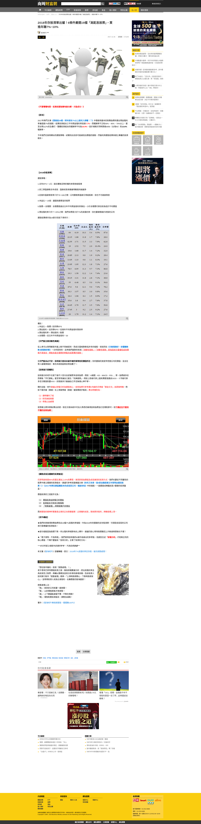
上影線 (76, 658)
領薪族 (136, 143)
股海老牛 (44, 33)
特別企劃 (50, 806)
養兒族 (158, 143)
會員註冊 (155, 3)
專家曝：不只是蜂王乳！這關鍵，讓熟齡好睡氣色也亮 (52, 694)
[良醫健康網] (151, 800)
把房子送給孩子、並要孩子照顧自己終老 (54, 748)
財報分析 (67, 658)
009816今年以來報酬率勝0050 (50, 739)
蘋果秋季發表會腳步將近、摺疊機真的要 (54, 745)
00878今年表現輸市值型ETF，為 (98, 751)
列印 (127, 662)
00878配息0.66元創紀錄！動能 (97, 739)
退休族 (136, 154)
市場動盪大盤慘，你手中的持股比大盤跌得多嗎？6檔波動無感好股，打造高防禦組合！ (147, 63)
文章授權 (106, 822)
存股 (44, 658)
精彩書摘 (40, 808)
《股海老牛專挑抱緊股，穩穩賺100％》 (59, 603)
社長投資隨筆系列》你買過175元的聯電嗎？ (82, 694)
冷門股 (49, 658)
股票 (49, 802)
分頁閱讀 (86, 652)
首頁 (42, 9)
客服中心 (95, 800)
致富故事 (40, 802)
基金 (49, 804)
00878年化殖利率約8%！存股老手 (98, 742)
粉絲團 (139, 3)
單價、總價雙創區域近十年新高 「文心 (53, 742)
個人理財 (40, 806)
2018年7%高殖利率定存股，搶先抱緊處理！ (88, 551)
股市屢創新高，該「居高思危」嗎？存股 (101, 748)
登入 (159, 3)
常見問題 (85, 802)
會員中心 (85, 800)
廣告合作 (89, 822)
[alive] (158, 800)
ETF (49, 800)
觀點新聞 (40, 800)
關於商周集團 (79, 822)
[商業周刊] (136, 800)
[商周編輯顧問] (151, 803)
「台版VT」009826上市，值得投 (51, 751)
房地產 (40, 804)
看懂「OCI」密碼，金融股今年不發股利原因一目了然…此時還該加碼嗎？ (113, 696)
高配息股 (55, 658)
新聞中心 (114, 822)
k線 (72, 658)
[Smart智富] (143, 800)
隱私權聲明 (97, 822)
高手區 (147, 154)
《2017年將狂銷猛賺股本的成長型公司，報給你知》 (65, 486)
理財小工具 (73, 800)
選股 (61, 800)
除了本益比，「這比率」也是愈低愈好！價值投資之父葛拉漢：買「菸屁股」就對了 (147, 78)
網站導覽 (122, 822)
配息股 (61, 658)
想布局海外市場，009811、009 (97, 745)
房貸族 (147, 143)
